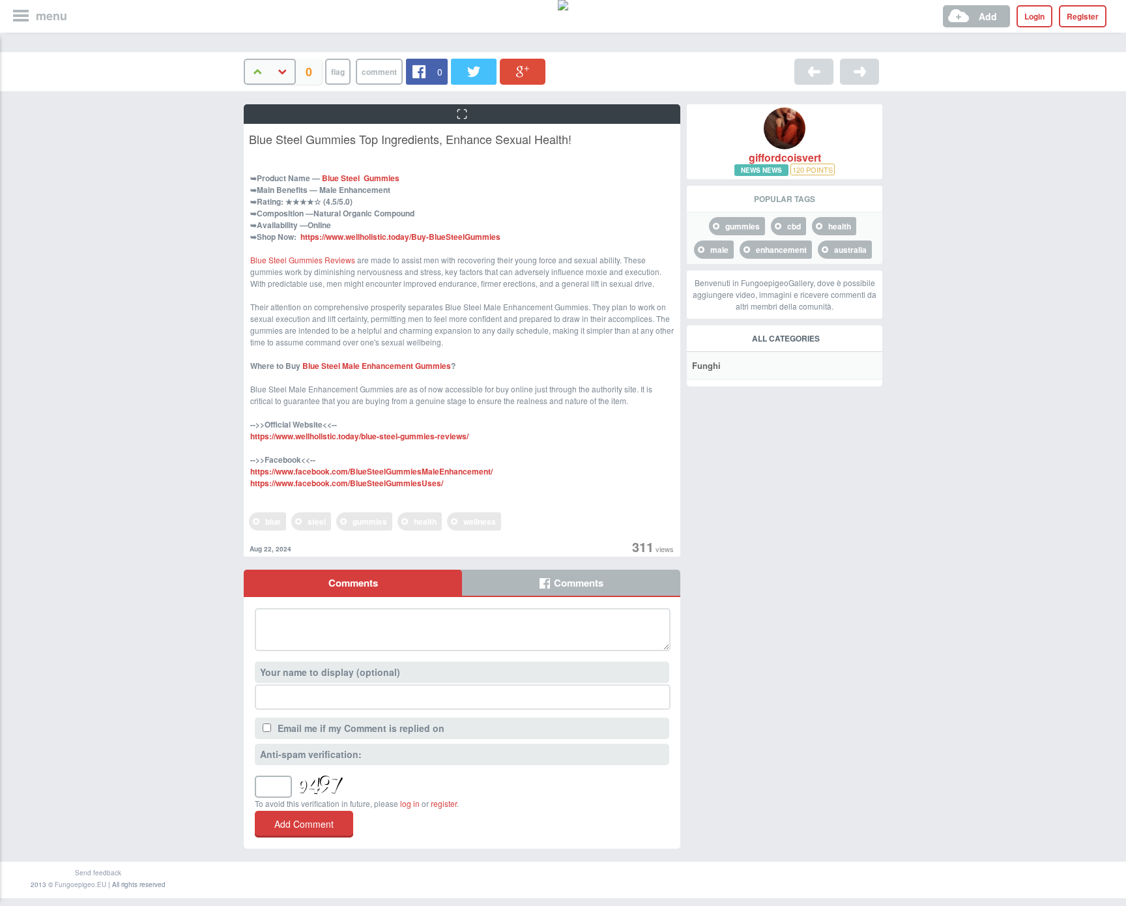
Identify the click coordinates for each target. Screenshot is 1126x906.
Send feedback (98, 872)
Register (1083, 16)
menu (51, 15)
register (444, 803)
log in (410, 803)
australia (850, 250)
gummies (370, 521)
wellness (479, 521)
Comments (353, 583)
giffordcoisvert (785, 158)
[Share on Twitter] (474, 72)
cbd (794, 226)
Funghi (706, 365)
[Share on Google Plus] (522, 72)
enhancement (781, 250)
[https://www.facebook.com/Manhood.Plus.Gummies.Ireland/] (859, 72)
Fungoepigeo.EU (80, 884)
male (719, 250)
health (425, 521)
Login (1034, 16)
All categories (786, 338)
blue (273, 521)
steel (317, 521)
